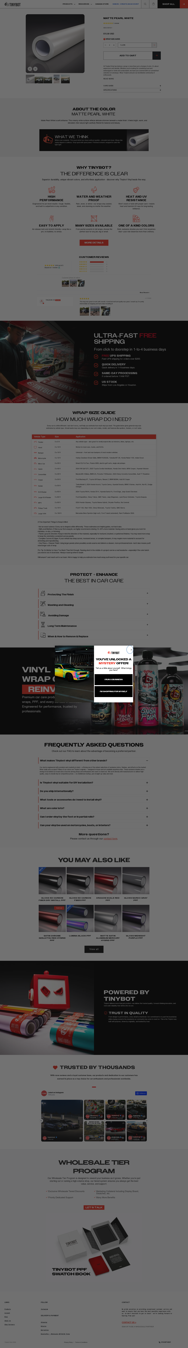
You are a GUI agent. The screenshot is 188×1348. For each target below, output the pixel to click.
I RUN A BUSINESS (114, 679)
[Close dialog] (130, 650)
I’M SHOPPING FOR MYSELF (113, 691)
